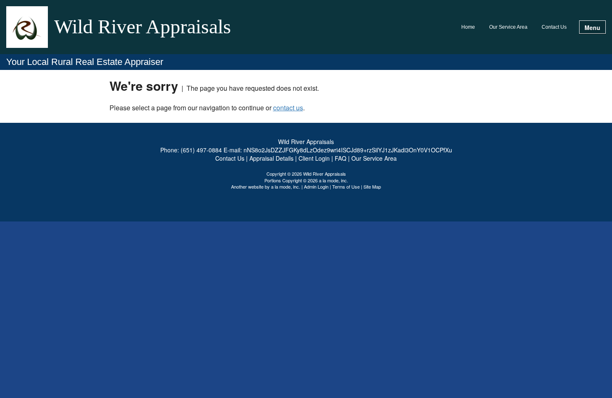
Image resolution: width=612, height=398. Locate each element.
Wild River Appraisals (142, 27)
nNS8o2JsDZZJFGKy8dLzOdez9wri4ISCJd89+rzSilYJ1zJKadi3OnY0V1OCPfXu (348, 150)
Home (468, 27)
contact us (288, 107)
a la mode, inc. (285, 186)
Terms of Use (346, 186)
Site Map (372, 186)
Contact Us (554, 27)
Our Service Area (508, 27)
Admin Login (316, 186)
